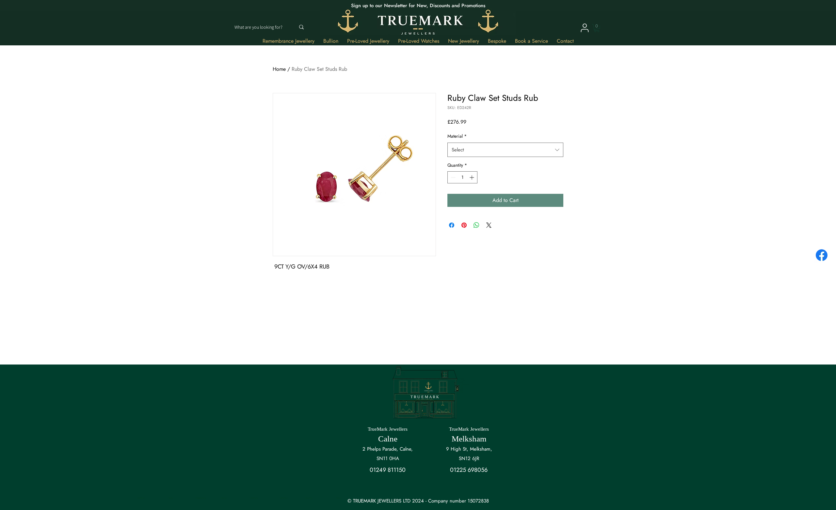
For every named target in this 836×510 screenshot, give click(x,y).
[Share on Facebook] (452, 225)
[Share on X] (489, 225)
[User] (584, 28)
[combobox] (505, 150)
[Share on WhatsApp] (476, 225)
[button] (597, 28)
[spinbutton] (462, 177)
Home (279, 69)
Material (457, 136)
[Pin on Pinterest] (464, 225)
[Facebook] (821, 255)
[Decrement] (452, 177)
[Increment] (472, 177)
